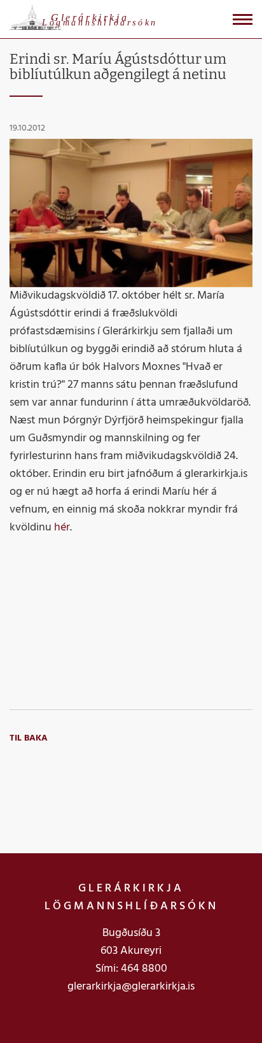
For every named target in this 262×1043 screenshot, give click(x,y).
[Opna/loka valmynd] (242, 19)
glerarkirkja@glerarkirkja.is (131, 986)
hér (62, 527)
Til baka (29, 738)
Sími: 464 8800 (131, 969)
